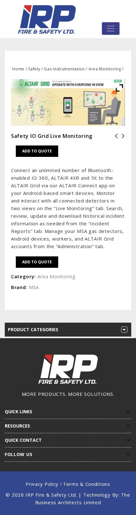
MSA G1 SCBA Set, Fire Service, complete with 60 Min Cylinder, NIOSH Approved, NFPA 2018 (114, 147)
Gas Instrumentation (64, 69)
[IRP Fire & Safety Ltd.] (48, 19)
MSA (34, 287)
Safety (34, 69)
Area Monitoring (105, 69)
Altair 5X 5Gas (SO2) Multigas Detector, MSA (121, 143)
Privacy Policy (42, 484)
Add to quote (37, 151)
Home (18, 69)
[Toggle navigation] (111, 28)
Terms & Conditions (86, 484)
